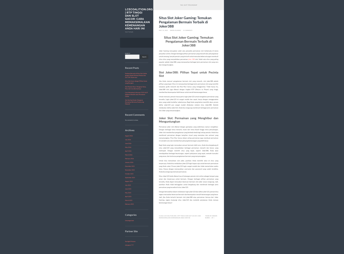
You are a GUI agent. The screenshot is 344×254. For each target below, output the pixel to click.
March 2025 (128, 200)
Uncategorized (129, 220)
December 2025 (130, 166)
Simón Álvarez (175, 30)
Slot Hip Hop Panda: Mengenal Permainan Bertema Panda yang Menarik (134, 102)
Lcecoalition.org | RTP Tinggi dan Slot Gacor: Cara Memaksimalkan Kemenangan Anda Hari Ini (139, 19)
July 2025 (128, 185)
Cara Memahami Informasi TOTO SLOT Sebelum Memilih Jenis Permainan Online (136, 94)
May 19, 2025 (163, 30)
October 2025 (129, 174)
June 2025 (128, 189)
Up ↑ (213, 218)
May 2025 (128, 193)
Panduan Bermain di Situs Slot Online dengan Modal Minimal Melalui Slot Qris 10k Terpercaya (136, 75)
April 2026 (128, 151)
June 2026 (128, 143)
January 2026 (129, 162)
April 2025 (128, 196)
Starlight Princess (130, 241)
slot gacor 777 (129, 245)
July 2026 (128, 139)
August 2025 (129, 181)
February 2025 (129, 204)
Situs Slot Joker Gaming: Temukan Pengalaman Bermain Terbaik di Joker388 (185, 22)
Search (127, 53)
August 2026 (129, 136)
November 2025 (130, 170)
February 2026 (129, 158)
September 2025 (130, 177)
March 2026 (128, 155)
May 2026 (128, 147)
